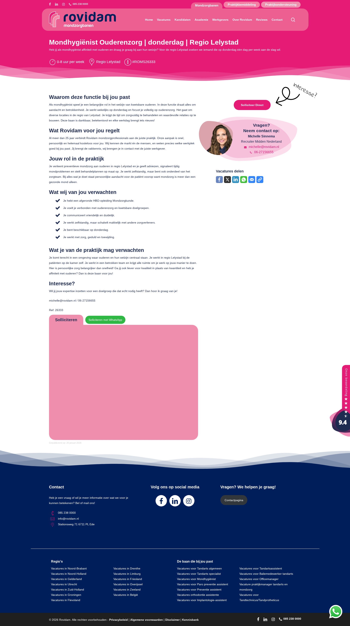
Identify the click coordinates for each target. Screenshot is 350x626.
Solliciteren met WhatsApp (105, 319)
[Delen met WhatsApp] (243, 179)
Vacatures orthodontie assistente (198, 594)
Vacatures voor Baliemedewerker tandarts (266, 573)
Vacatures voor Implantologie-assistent (202, 600)
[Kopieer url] (259, 179)
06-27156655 (263, 152)
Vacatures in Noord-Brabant (69, 568)
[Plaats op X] (227, 179)
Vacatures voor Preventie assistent (199, 589)
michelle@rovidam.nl (263, 147)
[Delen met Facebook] (219, 179)
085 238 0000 (67, 512)
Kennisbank (190, 619)
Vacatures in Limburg (127, 573)
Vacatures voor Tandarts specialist (199, 573)
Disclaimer (172, 619)
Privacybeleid (118, 619)
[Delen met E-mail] (251, 179)
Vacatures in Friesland (127, 579)
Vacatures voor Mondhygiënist (196, 579)
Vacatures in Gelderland (66, 579)
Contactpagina (234, 500)
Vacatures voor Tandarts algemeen (199, 568)
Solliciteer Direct (252, 105)
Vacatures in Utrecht (64, 584)
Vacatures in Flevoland (65, 600)
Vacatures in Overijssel (128, 584)
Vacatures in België (125, 594)
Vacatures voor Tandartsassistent (260, 568)
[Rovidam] (340, 435)
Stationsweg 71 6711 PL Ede (76, 524)
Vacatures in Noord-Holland (68, 573)
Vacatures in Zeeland (127, 589)
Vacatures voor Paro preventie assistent (202, 584)
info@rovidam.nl (68, 518)
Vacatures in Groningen (66, 594)
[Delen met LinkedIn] (235, 179)
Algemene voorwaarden (146, 619)
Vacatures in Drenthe (126, 568)
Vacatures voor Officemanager (259, 579)
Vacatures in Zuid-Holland (67, 589)
